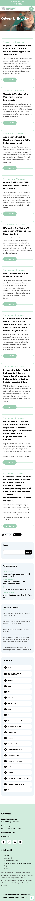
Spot (9, 767)
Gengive (11, 697)
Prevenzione (12, 732)
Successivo (17, 534)
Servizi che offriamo (15, 761)
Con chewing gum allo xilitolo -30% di (17, 589)
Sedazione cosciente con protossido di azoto (18, 863)
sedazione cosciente (15, 749)
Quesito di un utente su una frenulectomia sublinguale (15, 97)
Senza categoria (13, 755)
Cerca (5, 545)
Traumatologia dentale (16, 784)
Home (4, 25)
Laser (10, 709)
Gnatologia (12, 703)
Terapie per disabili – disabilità (18, 778)
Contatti (6, 868)
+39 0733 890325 (16, 4)
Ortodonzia (12, 715)
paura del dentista (14, 726)
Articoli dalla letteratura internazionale (16, 674)
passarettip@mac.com (17, 2)
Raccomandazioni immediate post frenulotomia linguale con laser (17, 622)
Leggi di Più (10, 80)
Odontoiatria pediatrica (11, 861)
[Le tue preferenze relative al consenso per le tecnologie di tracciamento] (32, 898)
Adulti (10, 667)
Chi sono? (7, 856)
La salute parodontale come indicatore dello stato (14, 583)
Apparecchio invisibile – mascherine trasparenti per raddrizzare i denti (17, 140)
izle (4, 637)
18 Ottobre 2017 (9, 587)
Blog (10, 25)
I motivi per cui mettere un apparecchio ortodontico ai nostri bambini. (17, 231)
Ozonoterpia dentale (15, 720)
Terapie (10, 772)
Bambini (10, 680)
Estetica (11, 692)
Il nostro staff (8, 858)
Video (10, 790)
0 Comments (20, 42)
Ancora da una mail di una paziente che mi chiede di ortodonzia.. (16, 185)
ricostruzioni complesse (16, 744)
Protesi (10, 738)
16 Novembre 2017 (9, 571)
